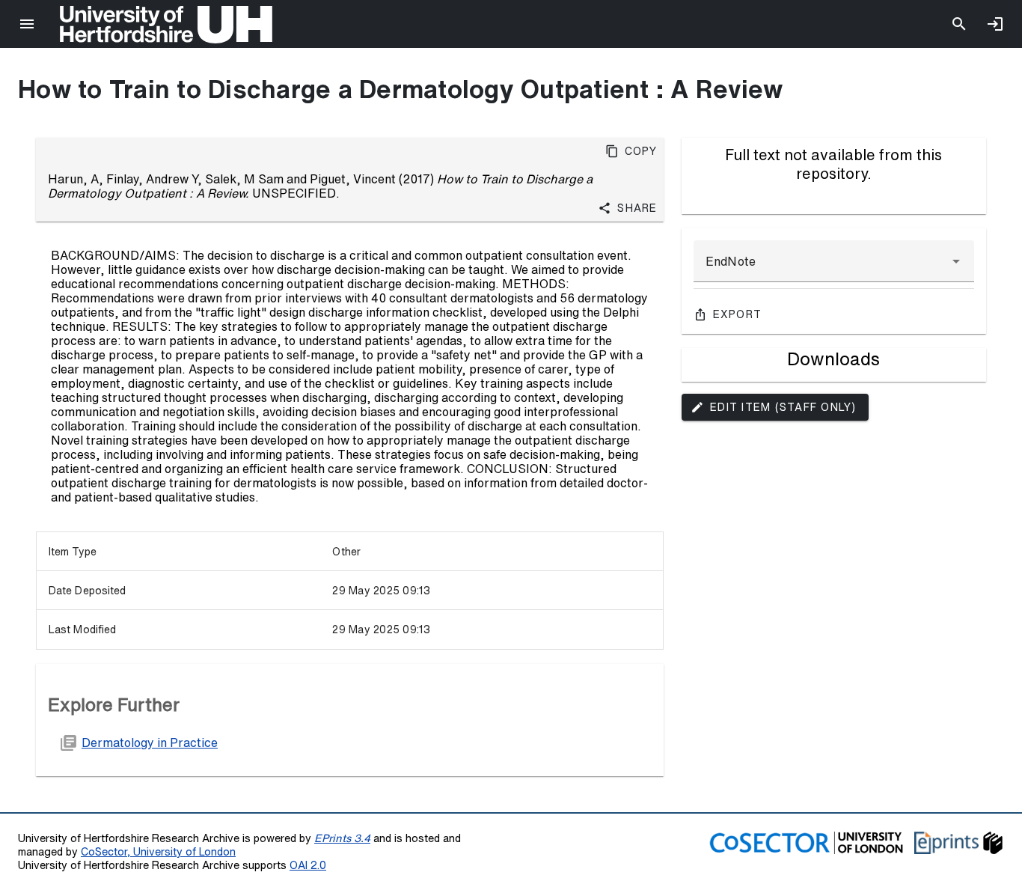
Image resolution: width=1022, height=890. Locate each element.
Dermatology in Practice (150, 743)
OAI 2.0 (308, 865)
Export (737, 314)
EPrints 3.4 (342, 838)
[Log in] (995, 24)
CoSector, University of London (158, 851)
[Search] (959, 24)
